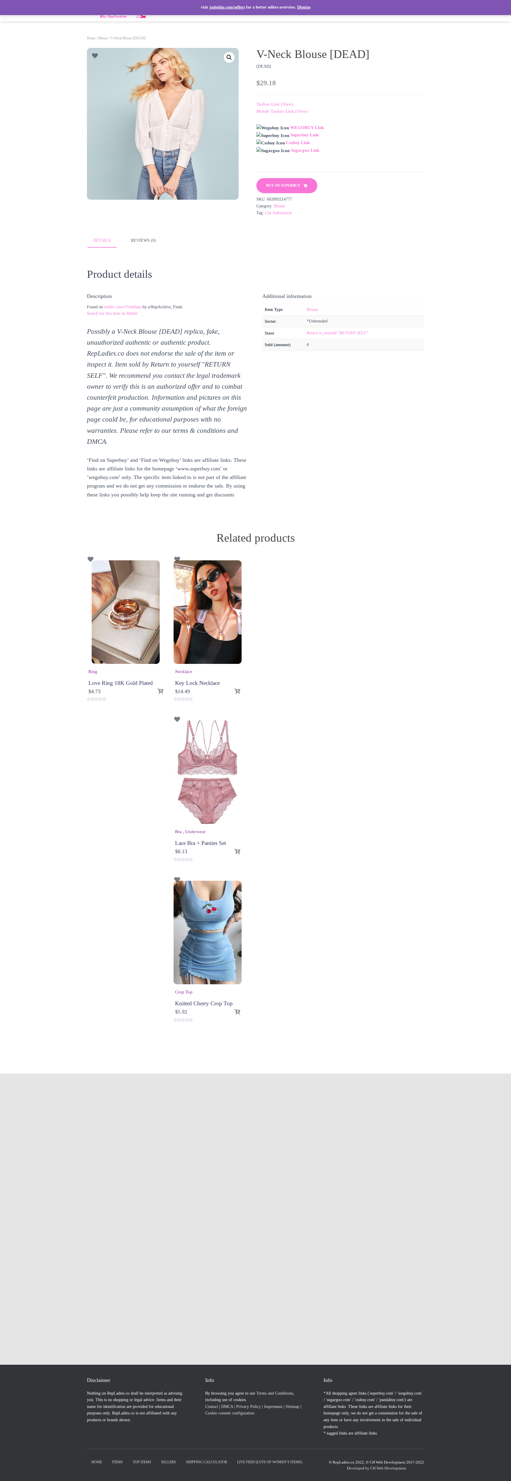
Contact (211, 1406)
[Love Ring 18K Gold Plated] (126, 612)
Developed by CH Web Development (376, 1468)
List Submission (278, 213)
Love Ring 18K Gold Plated (120, 683)
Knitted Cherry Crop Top (204, 1003)
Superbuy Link (304, 135)
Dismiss (304, 7)
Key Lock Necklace (197, 683)
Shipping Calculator (206, 1462)
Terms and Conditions (274, 1393)
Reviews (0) (143, 240)
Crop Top (184, 992)
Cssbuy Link (298, 142)
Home (91, 38)
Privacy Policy (248, 1406)
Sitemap (292, 1406)
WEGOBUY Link (307, 127)
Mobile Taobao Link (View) (282, 111)
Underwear (195, 831)
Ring (92, 671)
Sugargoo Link (305, 150)
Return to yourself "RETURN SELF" (337, 333)
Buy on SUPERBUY (283, 185)
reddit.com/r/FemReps (122, 307)
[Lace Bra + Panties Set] (208, 772)
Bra (178, 831)
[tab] (106, 241)
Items (117, 1462)
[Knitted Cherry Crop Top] (208, 932)
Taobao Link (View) (274, 104)
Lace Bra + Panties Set (200, 843)
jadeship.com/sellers (227, 7)
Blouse (103, 38)
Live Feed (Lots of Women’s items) (269, 1462)
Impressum (273, 1406)
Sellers (168, 1462)
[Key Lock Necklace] (208, 612)
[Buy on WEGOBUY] (160, 691)
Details (102, 240)
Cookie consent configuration (229, 1413)
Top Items (142, 1462)
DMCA (227, 1406)
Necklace (183, 671)
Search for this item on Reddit (112, 313)
